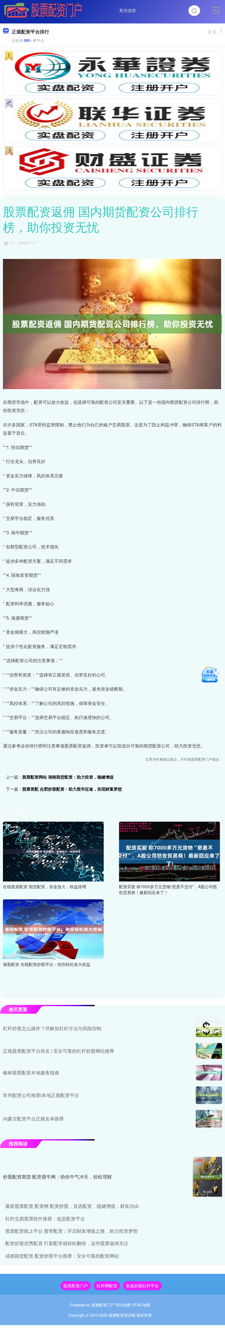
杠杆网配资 (107, 1285)
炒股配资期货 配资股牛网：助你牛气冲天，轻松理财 (57, 1176)
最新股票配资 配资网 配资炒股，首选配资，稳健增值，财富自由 (72, 1206)
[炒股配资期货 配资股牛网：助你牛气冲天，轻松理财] (207, 1177)
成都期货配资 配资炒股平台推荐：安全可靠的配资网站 (62, 1255)
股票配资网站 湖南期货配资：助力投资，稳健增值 (68, 777)
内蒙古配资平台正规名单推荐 (33, 1118)
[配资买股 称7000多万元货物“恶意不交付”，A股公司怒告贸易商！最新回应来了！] (169, 851)
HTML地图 (141, 1305)
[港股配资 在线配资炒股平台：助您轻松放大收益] (53, 929)
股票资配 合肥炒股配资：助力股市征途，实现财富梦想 (72, 789)
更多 (212, 31)
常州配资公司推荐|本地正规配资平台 (41, 1095)
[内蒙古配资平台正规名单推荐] (209, 1118)
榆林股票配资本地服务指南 (31, 1072)
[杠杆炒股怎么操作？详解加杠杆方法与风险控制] (209, 1028)
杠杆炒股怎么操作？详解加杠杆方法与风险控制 (52, 1028)
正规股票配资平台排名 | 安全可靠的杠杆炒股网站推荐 (58, 1050)
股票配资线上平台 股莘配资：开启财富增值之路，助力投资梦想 (71, 1230)
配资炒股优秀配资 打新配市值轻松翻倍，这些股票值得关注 (66, 1243)
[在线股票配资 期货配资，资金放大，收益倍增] (53, 851)
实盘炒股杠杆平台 (142, 1285)
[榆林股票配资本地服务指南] (209, 1073)
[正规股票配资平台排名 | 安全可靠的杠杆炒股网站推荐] (209, 1051)
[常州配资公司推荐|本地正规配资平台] (209, 1095)
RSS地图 (123, 1305)
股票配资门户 (75, 1285)
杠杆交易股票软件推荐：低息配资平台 (45, 1218)
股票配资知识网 (122, 1315)
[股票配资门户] (43, 10)
